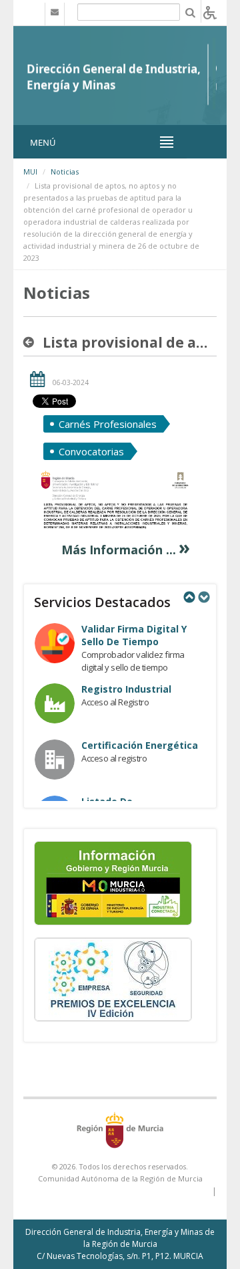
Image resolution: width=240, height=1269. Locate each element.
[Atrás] (31, 342)
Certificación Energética (139, 745)
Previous (188, 597)
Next (203, 597)
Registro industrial (126, 689)
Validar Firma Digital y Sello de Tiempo (134, 635)
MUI (30, 171)
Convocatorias (91, 451)
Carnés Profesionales (108, 424)
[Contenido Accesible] (210, 11)
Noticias (65, 171)
